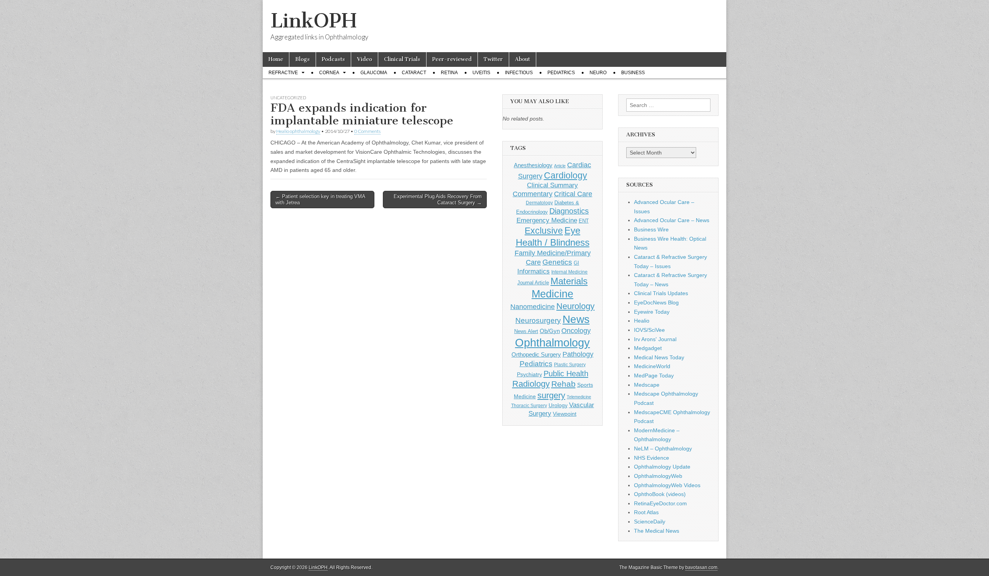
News (576, 319)
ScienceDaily (649, 521)
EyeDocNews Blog (656, 302)
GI (576, 263)
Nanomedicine (532, 307)
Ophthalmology (552, 342)
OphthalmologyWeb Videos (667, 485)
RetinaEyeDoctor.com (660, 503)
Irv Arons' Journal (655, 339)
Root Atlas (646, 512)
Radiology (531, 384)
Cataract (414, 72)
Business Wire (651, 229)
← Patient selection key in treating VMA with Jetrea (320, 200)
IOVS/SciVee (649, 330)
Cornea (329, 72)
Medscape (646, 385)
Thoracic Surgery (529, 405)
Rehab (563, 383)
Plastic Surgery (570, 364)
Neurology (575, 306)
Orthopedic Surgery (536, 354)
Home (275, 59)
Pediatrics (561, 72)
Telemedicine (579, 396)
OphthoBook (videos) (660, 494)
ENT (584, 221)
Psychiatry (529, 374)
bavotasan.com (701, 567)
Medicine (552, 294)
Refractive (283, 72)
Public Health (566, 373)
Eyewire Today (652, 312)
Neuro (598, 72)
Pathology (577, 354)
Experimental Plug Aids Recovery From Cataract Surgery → (438, 200)
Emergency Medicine (547, 220)
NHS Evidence (651, 458)
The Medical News (656, 531)
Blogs (302, 59)
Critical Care (573, 194)
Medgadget (648, 348)
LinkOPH (313, 20)
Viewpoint (564, 414)
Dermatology (539, 203)
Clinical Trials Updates (661, 293)
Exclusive (544, 231)
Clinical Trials (402, 59)
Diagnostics (569, 211)
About (522, 59)
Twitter (493, 59)
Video (364, 59)
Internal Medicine (569, 272)
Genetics (557, 262)
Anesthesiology (533, 165)
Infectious (519, 72)
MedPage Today (654, 375)
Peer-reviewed (452, 59)
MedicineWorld (652, 366)
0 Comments (367, 131)
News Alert (526, 331)
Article (560, 165)
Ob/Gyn (550, 331)
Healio (641, 321)
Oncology (576, 331)
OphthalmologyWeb (658, 476)
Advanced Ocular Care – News (671, 220)
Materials (569, 281)
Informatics (533, 271)
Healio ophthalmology (298, 131)
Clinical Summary (552, 185)
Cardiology (565, 175)
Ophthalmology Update (662, 467)
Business (633, 72)
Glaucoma (373, 72)
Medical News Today (659, 357)
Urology (558, 405)
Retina (449, 72)
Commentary (532, 194)
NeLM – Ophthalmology (663, 448)
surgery (551, 395)
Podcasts (333, 59)
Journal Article (533, 282)
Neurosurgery (538, 320)
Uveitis (481, 72)
